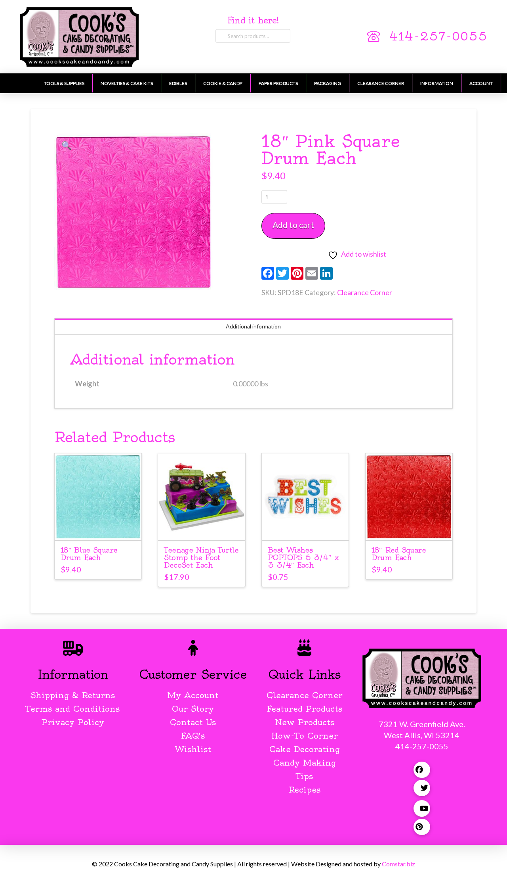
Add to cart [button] (98, 527)
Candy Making (304, 763)
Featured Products (304, 709)
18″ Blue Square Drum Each (89, 553)
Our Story (193, 709)
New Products (304, 722)
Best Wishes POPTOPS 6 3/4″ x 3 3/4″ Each (303, 557)
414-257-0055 (438, 36)
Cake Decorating (304, 749)
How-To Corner (304, 736)
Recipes (304, 790)
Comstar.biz (398, 864)
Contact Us (193, 722)
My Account (193, 695)
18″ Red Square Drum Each (399, 553)
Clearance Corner (364, 292)
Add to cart (293, 225)
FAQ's (193, 736)
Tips (304, 776)
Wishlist (193, 749)
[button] (66, 145)
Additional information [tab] (253, 326)
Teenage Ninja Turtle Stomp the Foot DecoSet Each (201, 557)
